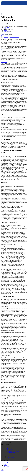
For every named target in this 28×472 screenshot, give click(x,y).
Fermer (2, 470)
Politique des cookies (12, 452)
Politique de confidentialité (13, 451)
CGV (8, 448)
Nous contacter (10, 457)
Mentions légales (10, 449)
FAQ (8, 456)
